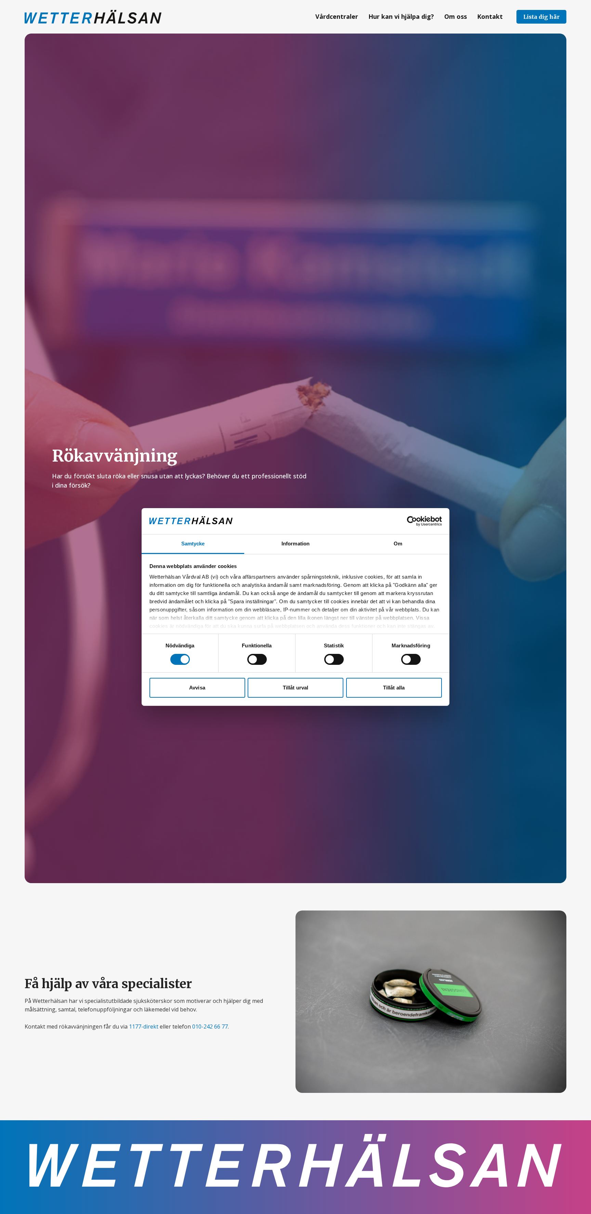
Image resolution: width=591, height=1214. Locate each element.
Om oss (455, 16)
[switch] (257, 659)
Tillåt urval (295, 688)
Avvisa (197, 688)
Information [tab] (295, 544)
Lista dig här (541, 16)
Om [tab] (398, 544)
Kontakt (490, 16)
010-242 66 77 (210, 1026)
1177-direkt (143, 1026)
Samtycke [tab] (193, 544)
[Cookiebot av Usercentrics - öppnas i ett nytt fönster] (412, 521)
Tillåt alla (394, 688)
